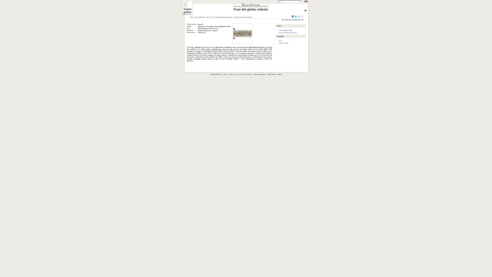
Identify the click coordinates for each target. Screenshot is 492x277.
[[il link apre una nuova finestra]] (187, 14)
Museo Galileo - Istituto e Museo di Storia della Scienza (236, 74)
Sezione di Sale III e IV (294, 20)
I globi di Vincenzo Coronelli (242, 17)
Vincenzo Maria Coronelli (288, 33)
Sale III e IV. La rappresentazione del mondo (219, 17)
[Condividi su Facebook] (292, 17)
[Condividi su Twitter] (295, 17)
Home (191, 17)
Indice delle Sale (200, 17)
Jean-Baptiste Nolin (286, 30)
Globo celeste (284, 43)
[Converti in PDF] (302, 17)
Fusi (280, 41)
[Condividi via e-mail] (298, 17)
